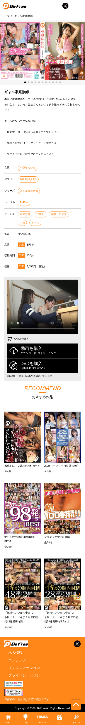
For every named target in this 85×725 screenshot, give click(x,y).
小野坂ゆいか (28, 167)
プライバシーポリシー (25, 675)
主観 (22, 222)
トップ (6, 15)
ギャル (35, 222)
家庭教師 (25, 214)
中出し (40, 214)
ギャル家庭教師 (29, 191)
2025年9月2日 (28, 179)
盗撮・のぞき (58, 214)
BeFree (24, 202)
